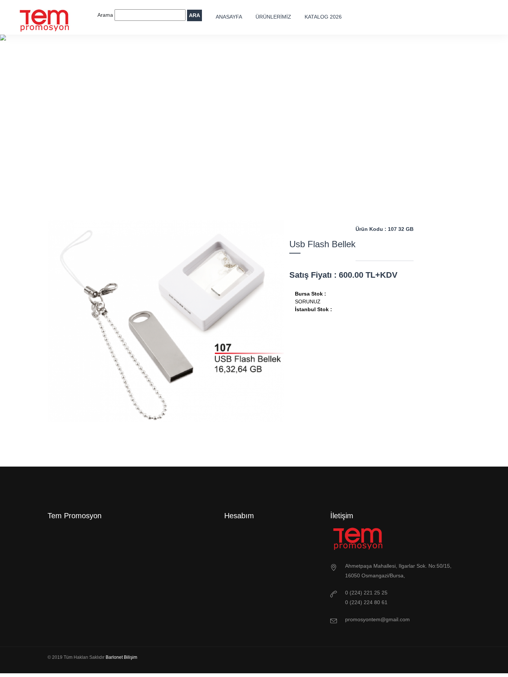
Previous (145, 440)
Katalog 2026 (323, 17)
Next (186, 440)
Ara (194, 15)
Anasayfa (229, 17)
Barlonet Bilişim (121, 657)
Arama (106, 15)
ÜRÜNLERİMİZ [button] (273, 17)
